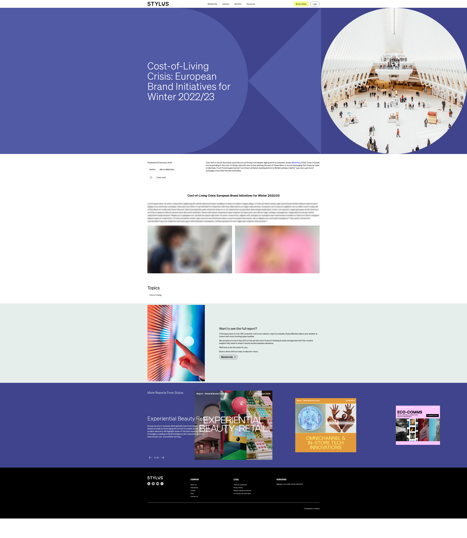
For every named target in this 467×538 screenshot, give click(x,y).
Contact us (194, 496)
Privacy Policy (238, 488)
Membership (212, 4)
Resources (251, 4)
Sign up (279, 484)
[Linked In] (148, 483)
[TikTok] (162, 483)
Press (192, 493)
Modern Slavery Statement (242, 490)
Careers (192, 490)
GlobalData (194, 488)
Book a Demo (301, 4)
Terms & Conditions (240, 485)
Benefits (238, 4)
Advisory (225, 4)
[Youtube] (157, 483)
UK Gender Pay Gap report (242, 493)
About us (193, 485)
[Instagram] (153, 483)
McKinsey (296, 162)
